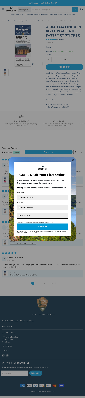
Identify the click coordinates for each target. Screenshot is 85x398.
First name (20, 192)
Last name (20, 202)
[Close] (73, 159)
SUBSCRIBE (42, 226)
